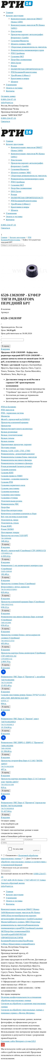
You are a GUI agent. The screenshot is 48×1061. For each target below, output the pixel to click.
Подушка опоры (8, 447)
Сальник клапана (8, 469)
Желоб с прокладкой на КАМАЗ (15, 419)
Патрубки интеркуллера (11, 510)
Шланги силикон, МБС (21, 44)
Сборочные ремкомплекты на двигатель (29, 47)
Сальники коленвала (10, 491)
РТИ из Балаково (8, 407)
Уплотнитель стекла (10, 523)
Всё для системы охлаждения (14, 516)
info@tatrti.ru (7, 102)
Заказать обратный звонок (13, 883)
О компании (11, 85)
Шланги (14, 81)
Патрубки (5, 507)
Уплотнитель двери (9, 520)
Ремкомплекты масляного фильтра (16, 460)
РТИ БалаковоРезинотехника (24, 72)
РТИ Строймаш (18, 53)
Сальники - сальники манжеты (14, 479)
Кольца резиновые (9, 432)
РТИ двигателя (7, 410)
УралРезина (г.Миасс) (20, 75)
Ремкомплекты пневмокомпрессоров (27, 50)
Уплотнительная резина (11, 501)
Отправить (6, 871)
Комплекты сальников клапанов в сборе (19, 513)
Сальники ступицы (9, 498)
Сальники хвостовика (10, 495)
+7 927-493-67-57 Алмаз (34, 880)
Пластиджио (16, 31)
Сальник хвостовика (10, 488)
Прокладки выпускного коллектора (16, 429)
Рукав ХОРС (6, 526)
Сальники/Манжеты (20, 41)
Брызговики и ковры (20, 78)
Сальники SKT (17, 56)
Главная (9, 12)
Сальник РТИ (7, 482)
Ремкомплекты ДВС (10, 504)
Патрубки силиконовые (21, 59)
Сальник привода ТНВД (11, 476)
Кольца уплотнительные (12, 435)
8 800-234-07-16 (8, 99)
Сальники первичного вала (13, 485)
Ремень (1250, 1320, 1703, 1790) (15, 451)
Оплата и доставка (14, 88)
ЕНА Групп (16, 63)
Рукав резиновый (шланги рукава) (16, 466)
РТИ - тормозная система (12, 413)
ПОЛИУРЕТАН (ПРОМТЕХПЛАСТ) (27, 69)
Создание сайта (8, 1041)
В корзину (5, 346)
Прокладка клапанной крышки (14, 422)
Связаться (5, 121)
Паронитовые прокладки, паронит (16, 444)
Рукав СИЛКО (7, 529)
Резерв (14, 66)
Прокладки (6, 425)
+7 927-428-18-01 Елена (12, 880)
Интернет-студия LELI (26, 1041)
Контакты (10, 91)
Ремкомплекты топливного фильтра (17, 463)
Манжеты (5, 416)
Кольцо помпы (7, 441)
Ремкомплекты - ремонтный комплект (18, 454)
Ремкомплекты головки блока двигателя (19, 457)
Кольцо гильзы (7, 438)
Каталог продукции (14, 15)
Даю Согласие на (24, 861)
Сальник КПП (7, 472)
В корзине (5, 349)
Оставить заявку (8, 96)
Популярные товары (10, 532)
